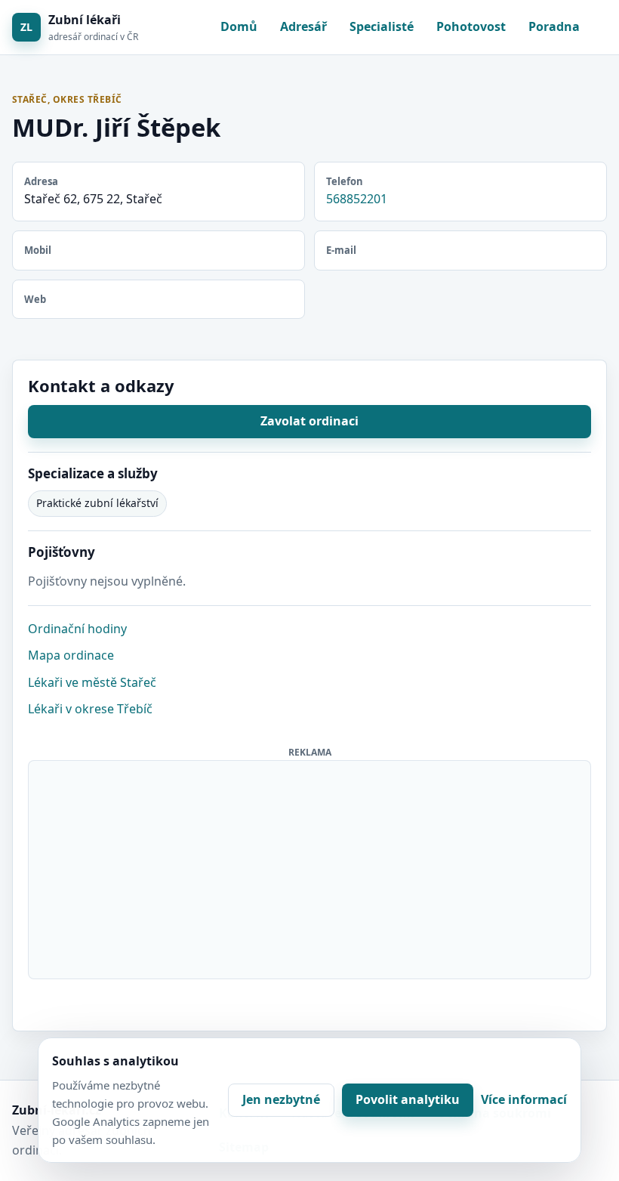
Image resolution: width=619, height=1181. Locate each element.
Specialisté (382, 26)
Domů (238, 26)
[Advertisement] (310, 866)
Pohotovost (471, 26)
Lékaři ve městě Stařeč (92, 682)
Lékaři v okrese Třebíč (90, 708)
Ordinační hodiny (77, 628)
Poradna (554, 26)
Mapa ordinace (71, 655)
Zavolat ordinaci (309, 421)
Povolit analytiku (408, 1099)
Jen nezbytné (281, 1099)
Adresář (303, 26)
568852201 (356, 198)
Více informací (524, 1099)
